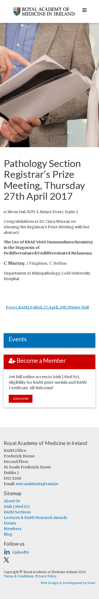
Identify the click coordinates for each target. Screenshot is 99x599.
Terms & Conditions (19, 576)
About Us (12, 501)
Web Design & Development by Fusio (68, 583)
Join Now (21, 399)
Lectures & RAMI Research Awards (35, 517)
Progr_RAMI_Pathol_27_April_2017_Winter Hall (47, 307)
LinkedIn (20, 552)
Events (10, 523)
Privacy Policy (45, 576)
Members (12, 528)
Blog (8, 534)
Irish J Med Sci (17, 506)
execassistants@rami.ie (37, 483)
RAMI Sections (17, 512)
